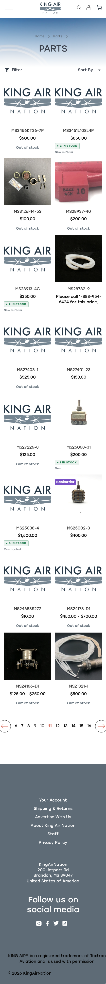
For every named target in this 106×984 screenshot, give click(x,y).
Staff (53, 834)
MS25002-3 (78, 528)
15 (81, 726)
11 (50, 726)
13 (66, 726)
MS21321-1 (78, 686)
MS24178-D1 (78, 608)
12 (58, 726)
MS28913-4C (27, 289)
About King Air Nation (53, 825)
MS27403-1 (27, 369)
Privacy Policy (53, 842)
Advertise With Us (53, 817)
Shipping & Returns (53, 808)
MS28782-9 (79, 289)
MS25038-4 (27, 528)
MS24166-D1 (27, 686)
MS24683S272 (27, 608)
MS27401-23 (78, 369)
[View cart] (99, 8)
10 (42, 726)
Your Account (53, 800)
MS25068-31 (79, 447)
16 (89, 726)
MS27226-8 (28, 447)
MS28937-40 (78, 211)
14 (73, 726)
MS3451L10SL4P (78, 130)
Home (39, 36)
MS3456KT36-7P (27, 130)
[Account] (88, 7)
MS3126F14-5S (27, 211)
